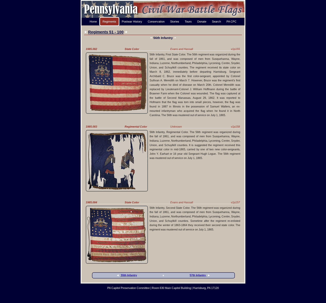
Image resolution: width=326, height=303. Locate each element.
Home (93, 21)
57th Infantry (198, 275)
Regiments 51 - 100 (106, 32)
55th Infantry (128, 275)
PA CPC (232, 21)
